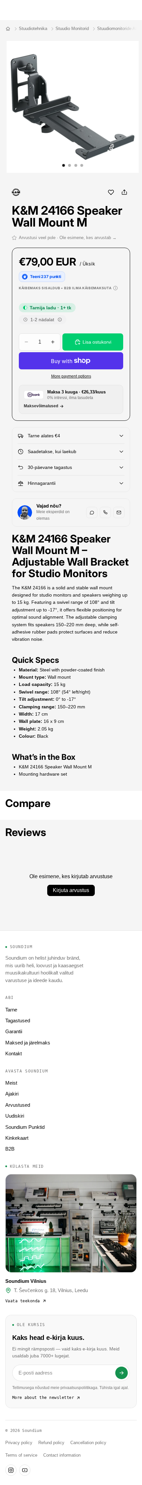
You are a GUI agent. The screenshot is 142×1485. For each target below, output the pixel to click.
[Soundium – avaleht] (8, 28)
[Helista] (105, 512)
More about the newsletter (43, 1397)
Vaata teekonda (22, 1301)
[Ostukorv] (134, 10)
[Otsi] (22, 10)
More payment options (71, 376)
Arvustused (17, 1105)
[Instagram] (11, 1470)
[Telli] (121, 1373)
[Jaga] (124, 192)
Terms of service (21, 1455)
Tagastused (17, 1020)
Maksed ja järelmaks (27, 1042)
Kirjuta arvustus (71, 890)
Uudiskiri (14, 1116)
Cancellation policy (88, 1442)
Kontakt (13, 1053)
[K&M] (16, 192)
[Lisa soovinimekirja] (111, 192)
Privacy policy (18, 1442)
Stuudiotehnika (33, 28)
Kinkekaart (16, 1138)
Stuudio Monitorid (72, 28)
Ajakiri (11, 1094)
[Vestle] (91, 512)
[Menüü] (7, 9)
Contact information (62, 1455)
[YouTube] (24, 1470)
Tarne (11, 1009)
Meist (11, 1083)
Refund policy (51, 1442)
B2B (10, 1149)
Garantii (13, 1031)
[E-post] (118, 512)
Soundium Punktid (25, 1127)
